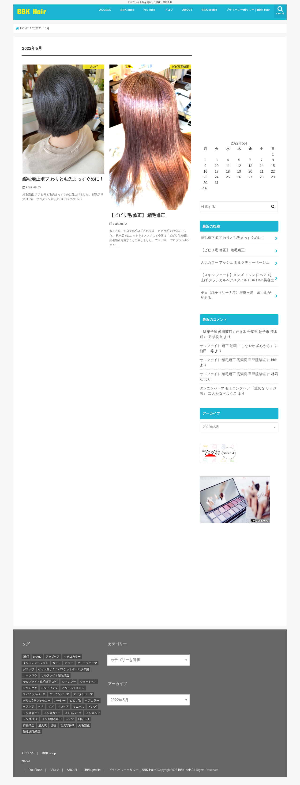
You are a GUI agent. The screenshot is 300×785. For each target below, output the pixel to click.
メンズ (92, 707)
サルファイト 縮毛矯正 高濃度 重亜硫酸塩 (233, 360)
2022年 (36, 28)
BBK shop (127, 9)
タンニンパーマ (59, 694)
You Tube (149, 9)
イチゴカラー (72, 657)
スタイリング (49, 688)
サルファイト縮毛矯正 (55, 675)
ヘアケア (28, 707)
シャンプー (69, 681)
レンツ (69, 719)
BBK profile (209, 9)
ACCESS (105, 9)
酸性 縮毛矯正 (32, 731)
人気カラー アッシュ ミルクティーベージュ (235, 262)
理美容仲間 (67, 725)
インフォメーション (35, 663)
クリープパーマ (87, 663)
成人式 (42, 725)
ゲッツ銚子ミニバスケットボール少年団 (63, 669)
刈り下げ (83, 719)
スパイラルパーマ (34, 694)
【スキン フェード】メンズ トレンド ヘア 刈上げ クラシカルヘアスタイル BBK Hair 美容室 (237, 277)
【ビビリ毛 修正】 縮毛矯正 (223, 250)
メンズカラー (52, 713)
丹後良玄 (216, 337)
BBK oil (26, 761)
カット (56, 663)
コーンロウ (30, 675)
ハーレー (60, 700)
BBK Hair (31, 11)
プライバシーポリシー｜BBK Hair (248, 9)
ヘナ (41, 707)
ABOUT (187, 9)
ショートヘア (88, 681)
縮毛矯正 (84, 725)
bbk (274, 360)
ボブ (50, 707)
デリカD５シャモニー (36, 700)
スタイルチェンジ (73, 688)
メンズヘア (93, 713)
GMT (26, 657)
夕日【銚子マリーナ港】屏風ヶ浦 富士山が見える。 (236, 295)
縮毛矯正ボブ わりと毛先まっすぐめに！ (233, 238)
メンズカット (31, 713)
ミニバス (78, 707)
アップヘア (52, 657)
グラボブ (28, 669)
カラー (69, 663)
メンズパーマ (73, 713)
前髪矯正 (28, 725)
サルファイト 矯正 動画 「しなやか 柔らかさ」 (237, 346)
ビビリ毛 (75, 700)
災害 (53, 725)
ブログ (169, 9)
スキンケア (30, 688)
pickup (37, 657)
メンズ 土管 (30, 719)
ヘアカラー (92, 700)
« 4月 (204, 188)
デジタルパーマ (83, 694)
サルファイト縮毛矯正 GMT (40, 681)
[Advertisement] (239, 92)
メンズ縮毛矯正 (51, 719)
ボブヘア (63, 707)
